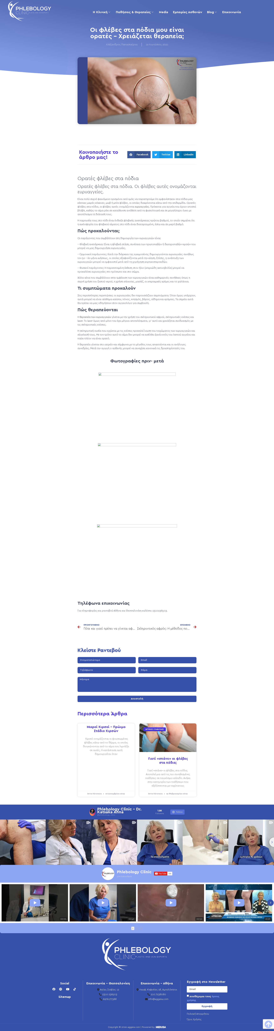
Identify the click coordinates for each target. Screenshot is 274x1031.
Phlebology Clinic (134, 872)
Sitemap (65, 996)
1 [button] (132, 928)
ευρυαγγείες (142, 206)
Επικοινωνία (231, 12)
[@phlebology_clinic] (92, 812)
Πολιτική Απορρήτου (198, 1014)
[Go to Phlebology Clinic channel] (108, 873)
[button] (139, 154)
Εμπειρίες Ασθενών (187, 12)
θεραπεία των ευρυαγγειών (95, 317)
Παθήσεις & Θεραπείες (133, 12)
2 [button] (136, 928)
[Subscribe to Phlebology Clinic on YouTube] (163, 873)
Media (163, 12)
